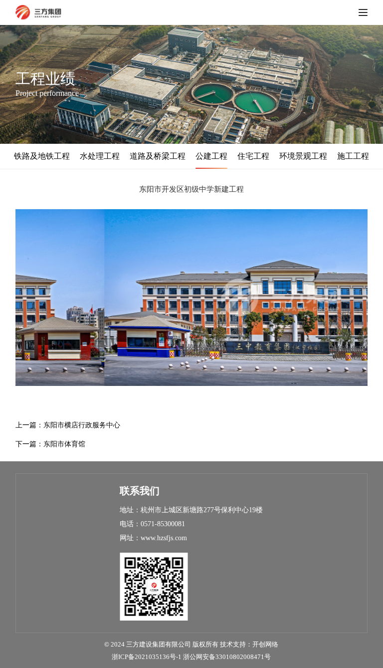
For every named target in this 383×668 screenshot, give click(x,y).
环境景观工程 (303, 156)
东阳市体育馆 (64, 444)
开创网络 (265, 644)
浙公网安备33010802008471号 (227, 657)
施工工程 (353, 156)
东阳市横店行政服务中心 (81, 425)
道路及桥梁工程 (158, 156)
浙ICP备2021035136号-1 (147, 657)
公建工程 (211, 156)
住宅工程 (253, 156)
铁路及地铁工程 (42, 156)
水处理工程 (100, 156)
